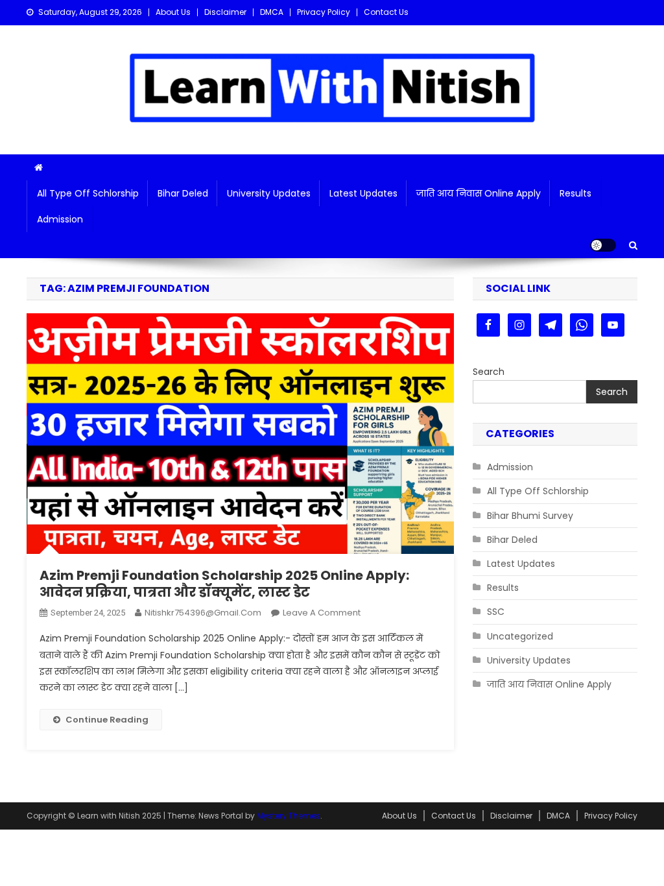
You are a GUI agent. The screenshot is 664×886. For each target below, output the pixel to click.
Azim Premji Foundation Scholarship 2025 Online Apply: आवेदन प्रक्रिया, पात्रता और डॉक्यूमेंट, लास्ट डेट (224, 583)
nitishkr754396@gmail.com (203, 612)
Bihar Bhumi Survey (530, 515)
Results (575, 193)
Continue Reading (106, 719)
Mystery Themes (288, 815)
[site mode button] (603, 245)
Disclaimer (225, 12)
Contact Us (386, 12)
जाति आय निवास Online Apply (478, 193)
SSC (495, 611)
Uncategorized (520, 636)
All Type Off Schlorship (88, 193)
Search (488, 371)
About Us (173, 12)
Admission (60, 219)
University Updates (269, 193)
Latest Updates (363, 193)
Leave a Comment (322, 612)
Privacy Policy (323, 12)
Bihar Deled (183, 193)
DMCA (271, 12)
